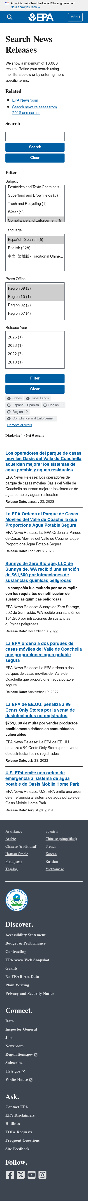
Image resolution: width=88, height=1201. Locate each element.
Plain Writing (17, 985)
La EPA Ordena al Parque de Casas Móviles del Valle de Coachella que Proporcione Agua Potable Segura (41, 520)
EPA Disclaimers (20, 1115)
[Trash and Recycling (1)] (35, 204)
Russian (52, 862)
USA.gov (13, 1071)
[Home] (41, 17)
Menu (75, 17)
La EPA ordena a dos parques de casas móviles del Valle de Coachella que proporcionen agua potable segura (43, 652)
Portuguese (13, 862)
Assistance (13, 831)
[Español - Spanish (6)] (35, 240)
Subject (11, 181)
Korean (51, 854)
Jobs (9, 1037)
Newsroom (14, 1046)
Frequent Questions (22, 1140)
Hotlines (12, 1123)
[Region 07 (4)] (35, 314)
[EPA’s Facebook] (9, 1174)
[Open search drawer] (9, 17)
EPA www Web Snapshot (27, 960)
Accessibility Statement (25, 935)
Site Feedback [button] (17, 1149)
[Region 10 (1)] (35, 297)
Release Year (16, 327)
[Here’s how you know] (44, 5)
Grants (11, 968)
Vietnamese (55, 869)
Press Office (15, 279)
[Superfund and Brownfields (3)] (35, 195)
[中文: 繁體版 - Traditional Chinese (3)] (35, 256)
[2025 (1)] (35, 337)
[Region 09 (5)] (35, 288)
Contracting (15, 951)
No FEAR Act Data (22, 976)
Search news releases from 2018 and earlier (34, 110)
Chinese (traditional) (21, 847)
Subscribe (14, 1062)
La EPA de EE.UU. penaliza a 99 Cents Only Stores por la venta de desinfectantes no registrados (40, 710)
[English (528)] (35, 248)
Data (9, 1021)
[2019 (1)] (35, 362)
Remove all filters (19, 425)
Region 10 (20, 412)
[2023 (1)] (35, 346)
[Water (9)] (35, 212)
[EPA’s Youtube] (31, 1174)
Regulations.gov (19, 1054)
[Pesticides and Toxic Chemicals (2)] (35, 187)
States (17, 398)
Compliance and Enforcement (33, 418)
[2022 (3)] (35, 354)
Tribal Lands (39, 398)
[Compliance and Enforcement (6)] (35, 220)
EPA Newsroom (25, 100)
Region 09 (55, 405)
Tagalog (11, 869)
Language (13, 230)
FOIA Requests (18, 1132)
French (51, 847)
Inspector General (21, 1029)
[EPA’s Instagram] (42, 1174)
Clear (35, 389)
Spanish (52, 831)
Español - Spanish (25, 405)
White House (16, 1079)
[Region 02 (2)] (35, 305)
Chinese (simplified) (61, 839)
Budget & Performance (25, 943)
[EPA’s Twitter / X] (20, 1174)
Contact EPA (16, 1107)
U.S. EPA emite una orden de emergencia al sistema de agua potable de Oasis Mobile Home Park (42, 778)
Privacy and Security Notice (29, 993)
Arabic (10, 839)
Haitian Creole (16, 854)
